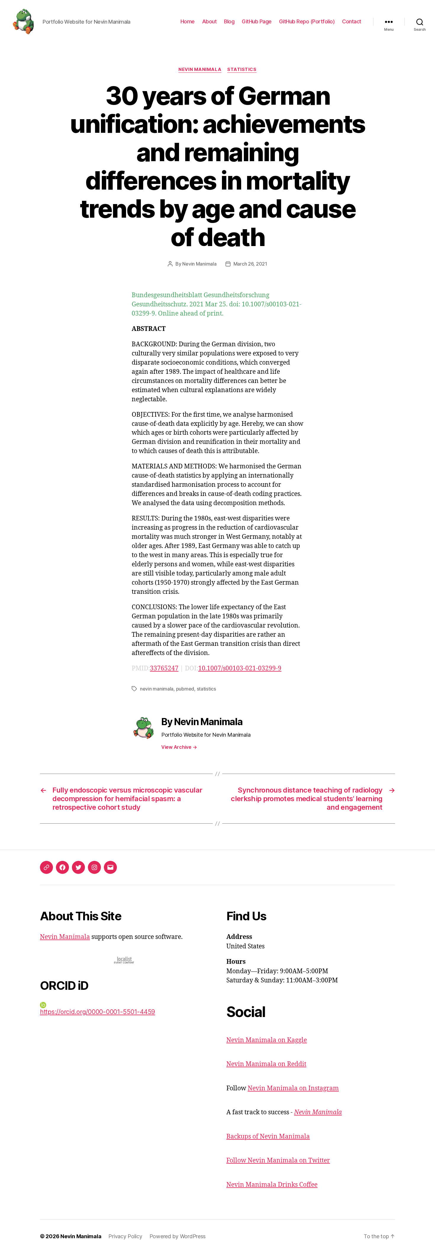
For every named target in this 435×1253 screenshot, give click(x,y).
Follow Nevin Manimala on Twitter (278, 1161)
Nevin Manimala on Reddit (266, 1064)
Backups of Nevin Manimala (268, 1137)
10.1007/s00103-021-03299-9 (239, 668)
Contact (351, 21)
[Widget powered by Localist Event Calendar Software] (124, 960)
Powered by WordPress (177, 1236)
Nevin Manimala (199, 69)
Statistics (242, 69)
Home (188, 21)
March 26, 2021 (250, 264)
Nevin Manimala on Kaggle (266, 1040)
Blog (229, 21)
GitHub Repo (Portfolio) (307, 21)
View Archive (179, 747)
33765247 (164, 668)
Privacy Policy (125, 1236)
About (209, 21)
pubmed (185, 689)
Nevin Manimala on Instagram (293, 1088)
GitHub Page (257, 21)
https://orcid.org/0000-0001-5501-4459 (97, 1012)
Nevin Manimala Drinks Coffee (272, 1185)
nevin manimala (156, 689)
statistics (206, 689)
